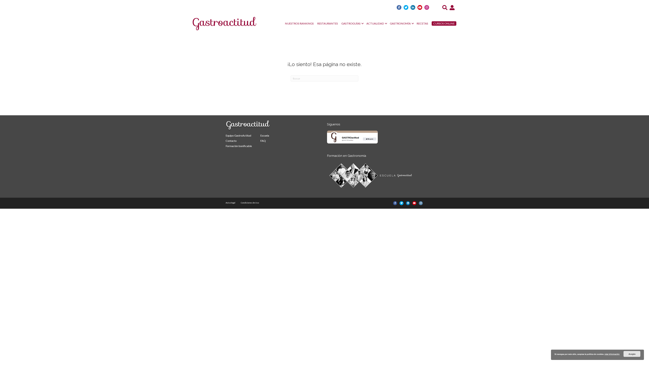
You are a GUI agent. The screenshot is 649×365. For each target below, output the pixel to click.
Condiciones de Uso (250, 202)
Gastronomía (400, 23)
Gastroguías (350, 23)
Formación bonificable (239, 146)
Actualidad (375, 23)
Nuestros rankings (299, 23)
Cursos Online (444, 23)
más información (612, 354)
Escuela (264, 135)
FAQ (263, 140)
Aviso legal (230, 202)
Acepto (632, 354)
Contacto (231, 140)
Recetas (422, 23)
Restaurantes (327, 23)
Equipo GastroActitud (238, 135)
